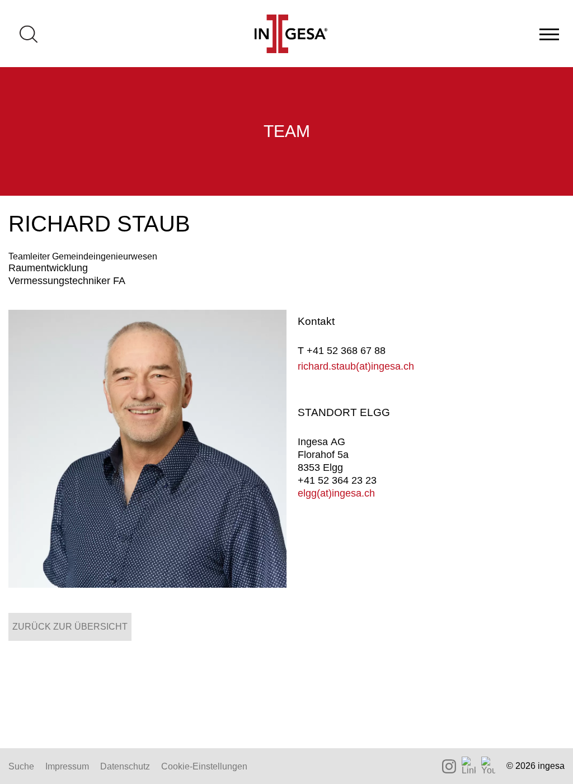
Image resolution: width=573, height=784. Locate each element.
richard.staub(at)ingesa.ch (356, 366)
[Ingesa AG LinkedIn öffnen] (469, 766)
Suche (21, 766)
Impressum (67, 766)
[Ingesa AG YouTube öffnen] (488, 766)
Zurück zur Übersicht (70, 626)
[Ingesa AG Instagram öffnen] (449, 766)
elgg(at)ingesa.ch (336, 493)
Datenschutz (125, 766)
